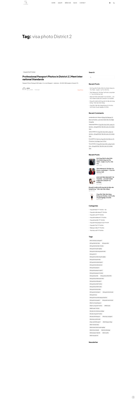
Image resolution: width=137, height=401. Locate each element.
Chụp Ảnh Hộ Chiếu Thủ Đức (97, 246)
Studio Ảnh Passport (95, 316)
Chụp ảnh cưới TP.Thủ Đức (97, 215)
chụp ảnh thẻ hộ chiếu (96, 289)
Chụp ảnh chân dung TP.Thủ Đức (98, 212)
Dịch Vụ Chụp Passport (96, 303)
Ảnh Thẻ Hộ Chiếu (95, 324)
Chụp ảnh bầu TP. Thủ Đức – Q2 (98, 209)
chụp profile (106, 243)
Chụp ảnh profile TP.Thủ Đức (97, 220)
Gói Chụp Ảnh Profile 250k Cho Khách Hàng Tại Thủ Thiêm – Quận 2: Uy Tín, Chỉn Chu (102, 89)
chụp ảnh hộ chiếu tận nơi (96, 265)
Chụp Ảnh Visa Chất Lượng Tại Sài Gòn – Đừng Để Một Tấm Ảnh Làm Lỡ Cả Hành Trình (101, 127)
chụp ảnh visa (94, 294)
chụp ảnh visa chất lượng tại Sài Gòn (99, 297)
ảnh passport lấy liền (95, 332)
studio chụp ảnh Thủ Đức (96, 313)
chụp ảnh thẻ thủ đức (108, 292)
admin (28, 88)
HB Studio (107, 305)
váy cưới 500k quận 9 (95, 322)
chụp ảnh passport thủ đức (97, 273)
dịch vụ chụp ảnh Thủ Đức (96, 305)
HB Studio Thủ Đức (95, 308)
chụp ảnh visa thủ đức (108, 300)
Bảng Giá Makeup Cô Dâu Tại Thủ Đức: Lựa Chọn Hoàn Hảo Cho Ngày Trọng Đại (101, 120)
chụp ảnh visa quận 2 (95, 300)
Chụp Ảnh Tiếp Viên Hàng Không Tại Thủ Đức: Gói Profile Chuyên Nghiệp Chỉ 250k (101, 106)
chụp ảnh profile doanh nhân (97, 278)
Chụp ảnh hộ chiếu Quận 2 (97, 262)
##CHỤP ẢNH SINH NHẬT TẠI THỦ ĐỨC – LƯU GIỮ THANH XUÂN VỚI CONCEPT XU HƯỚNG (102, 97)
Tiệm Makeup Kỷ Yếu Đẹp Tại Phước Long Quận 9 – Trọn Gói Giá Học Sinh (102, 93)
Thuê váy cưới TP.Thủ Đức (97, 230)
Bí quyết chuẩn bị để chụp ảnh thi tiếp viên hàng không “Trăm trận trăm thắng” (102, 102)
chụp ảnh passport (95, 267)
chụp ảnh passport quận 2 (97, 270)
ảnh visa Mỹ (106, 332)
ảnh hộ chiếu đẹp (106, 330)
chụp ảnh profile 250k (106, 275)
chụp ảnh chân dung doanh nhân (98, 251)
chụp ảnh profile (94, 275)
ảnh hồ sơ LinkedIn (95, 330)
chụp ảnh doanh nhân (95, 259)
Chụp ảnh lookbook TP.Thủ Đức (98, 217)
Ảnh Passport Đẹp (108, 322)
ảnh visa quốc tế (94, 335)
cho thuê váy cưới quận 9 (96, 240)
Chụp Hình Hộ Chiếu (95, 243)
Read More (80, 90)
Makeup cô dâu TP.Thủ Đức (97, 228)
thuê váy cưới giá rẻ (107, 316)
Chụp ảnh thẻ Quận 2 (95, 292)
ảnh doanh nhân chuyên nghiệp (98, 327)
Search (92, 72)
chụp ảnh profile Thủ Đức (96, 284)
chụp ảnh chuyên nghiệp (96, 248)
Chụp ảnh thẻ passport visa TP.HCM (99, 222)
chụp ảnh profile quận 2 (96, 281)
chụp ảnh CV (93, 254)
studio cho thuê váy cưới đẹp (97, 311)
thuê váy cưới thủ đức (95, 319)
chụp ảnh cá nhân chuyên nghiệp (98, 256)
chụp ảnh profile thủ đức (96, 286)
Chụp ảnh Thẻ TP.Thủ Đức (29, 72)
